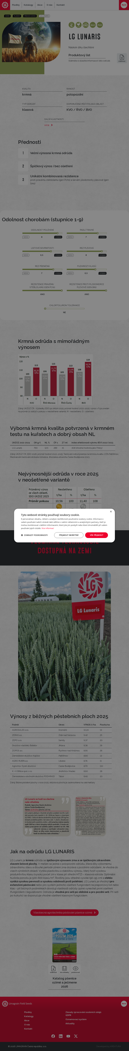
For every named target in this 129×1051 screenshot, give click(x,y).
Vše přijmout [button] (96, 535)
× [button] (111, 511)
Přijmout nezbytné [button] (68, 535)
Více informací (48, 528)
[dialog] (64, 525)
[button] (34, 535)
